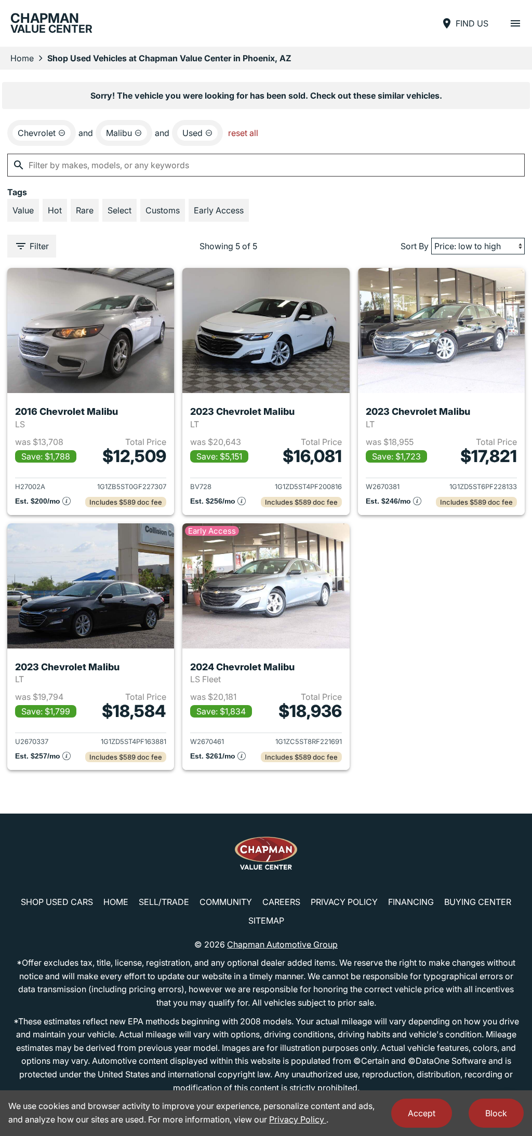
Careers (281, 902)
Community (226, 902)
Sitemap (266, 920)
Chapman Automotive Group (282, 944)
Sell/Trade (164, 902)
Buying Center (477, 902)
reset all (243, 133)
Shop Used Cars (57, 902)
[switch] (515, 23)
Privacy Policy (344, 902)
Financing (411, 902)
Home (22, 58)
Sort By (415, 246)
